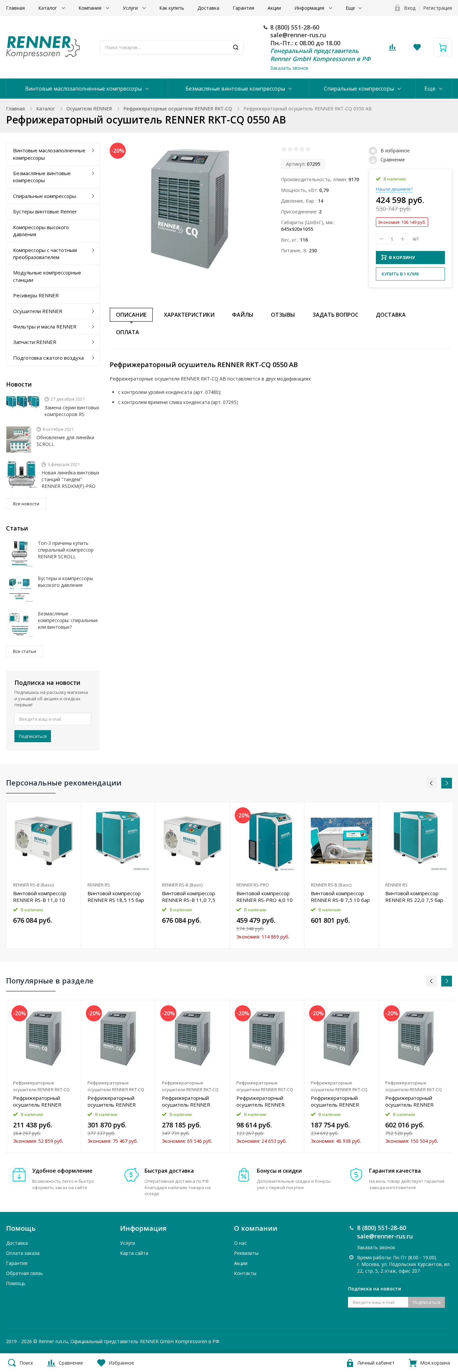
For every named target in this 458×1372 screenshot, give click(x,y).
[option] (44, 875)
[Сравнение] (72, 811)
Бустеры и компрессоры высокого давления (65, 581)
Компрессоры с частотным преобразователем (45, 253)
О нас (240, 1243)
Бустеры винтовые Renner (45, 211)
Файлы (242, 314)
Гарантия (243, 8)
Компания (90, 8)
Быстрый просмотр (43, 840)
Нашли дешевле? (394, 189)
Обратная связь (24, 1273)
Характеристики (189, 314)
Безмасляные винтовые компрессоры (235, 88)
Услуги (131, 8)
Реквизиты (246, 1253)
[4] (302, 149)
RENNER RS (99, 885)
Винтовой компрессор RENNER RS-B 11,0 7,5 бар (188, 896)
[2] (290, 149)
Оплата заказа (23, 1253)
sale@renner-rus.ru (298, 35)
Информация (310, 8)
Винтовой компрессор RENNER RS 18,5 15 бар (116, 896)
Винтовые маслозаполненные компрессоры (83, 88)
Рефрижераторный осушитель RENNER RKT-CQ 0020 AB (260, 1101)
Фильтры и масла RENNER (44, 326)
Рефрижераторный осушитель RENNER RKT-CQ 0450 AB (112, 1101)
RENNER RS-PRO (252, 885)
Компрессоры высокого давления (41, 231)
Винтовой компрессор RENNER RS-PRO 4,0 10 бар (264, 896)
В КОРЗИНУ (402, 257)
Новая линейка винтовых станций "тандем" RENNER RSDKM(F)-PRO (70, 479)
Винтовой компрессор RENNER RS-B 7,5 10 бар (340, 896)
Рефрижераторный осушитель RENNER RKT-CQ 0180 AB (335, 1101)
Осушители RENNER (89, 108)
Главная (15, 8)
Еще (350, 8)
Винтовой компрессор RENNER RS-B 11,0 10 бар (39, 896)
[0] (392, 49)
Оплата (127, 332)
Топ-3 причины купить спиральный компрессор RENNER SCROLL (66, 550)
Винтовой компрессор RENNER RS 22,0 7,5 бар (414, 896)
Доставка (208, 8)
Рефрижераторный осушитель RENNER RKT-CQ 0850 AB (409, 1101)
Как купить (171, 8)
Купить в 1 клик (400, 274)
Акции (274, 8)
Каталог (48, 8)
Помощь (15, 1283)
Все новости (26, 504)
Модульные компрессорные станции (47, 276)
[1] (284, 149)
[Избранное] (59, 1009)
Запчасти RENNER (34, 342)
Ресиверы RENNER (36, 295)
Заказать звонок (289, 68)
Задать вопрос (335, 314)
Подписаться (33, 736)
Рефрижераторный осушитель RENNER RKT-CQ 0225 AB (37, 1101)
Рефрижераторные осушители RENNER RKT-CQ (177, 108)
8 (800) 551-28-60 (294, 27)
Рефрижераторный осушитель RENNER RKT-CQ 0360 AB (186, 1101)
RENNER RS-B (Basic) (33, 885)
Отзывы (283, 314)
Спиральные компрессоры (359, 88)
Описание (131, 314)
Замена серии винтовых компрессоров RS (72, 410)
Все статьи (24, 651)
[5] (308, 149)
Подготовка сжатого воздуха (48, 357)
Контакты (245, 1273)
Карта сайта (134, 1253)
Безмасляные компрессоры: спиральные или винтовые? (68, 620)
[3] (296, 149)
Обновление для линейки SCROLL (65, 440)
